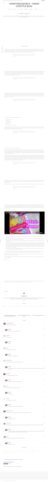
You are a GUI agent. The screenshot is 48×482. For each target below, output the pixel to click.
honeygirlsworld (24, 296)
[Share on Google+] (6, 291)
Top (44, 480)
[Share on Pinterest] (7, 291)
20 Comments (26, 14)
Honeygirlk (9, 329)
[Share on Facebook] (2, 46)
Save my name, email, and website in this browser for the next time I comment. (13, 459)
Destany (7, 436)
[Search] (38, 9)
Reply (44, 335)
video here (33, 256)
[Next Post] (47, 241)
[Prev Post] (0, 241)
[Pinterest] (2, 50)
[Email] (2, 52)
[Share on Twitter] (2, 48)
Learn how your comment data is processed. (17, 466)
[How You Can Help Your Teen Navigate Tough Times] (38, 310)
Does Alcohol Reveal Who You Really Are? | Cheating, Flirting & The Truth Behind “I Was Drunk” (15, 0)
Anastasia (7, 398)
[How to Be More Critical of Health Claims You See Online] (24, 310)
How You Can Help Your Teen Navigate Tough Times (38, 315)
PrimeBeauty (7, 373)
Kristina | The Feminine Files (9, 410)
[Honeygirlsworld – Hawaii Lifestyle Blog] (24, 4)
